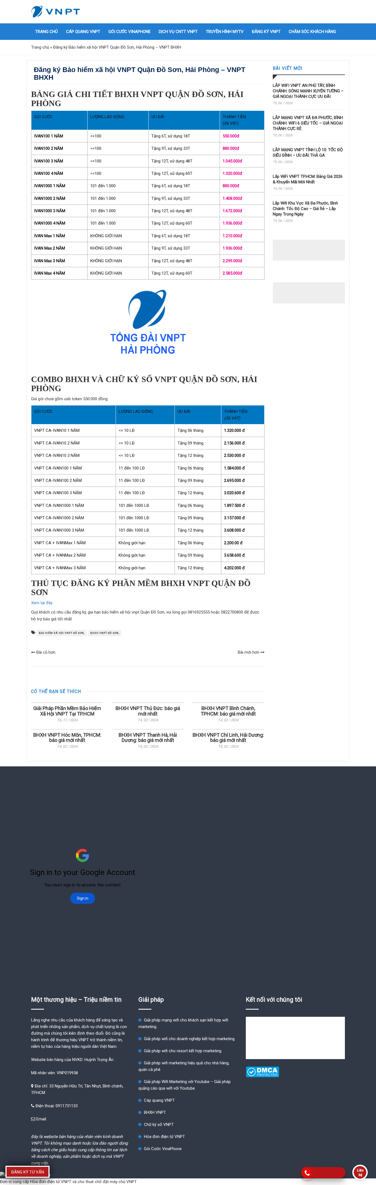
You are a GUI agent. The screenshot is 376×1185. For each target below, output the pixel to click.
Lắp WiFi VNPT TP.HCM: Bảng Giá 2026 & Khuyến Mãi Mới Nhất (307, 179)
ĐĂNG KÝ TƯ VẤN (27, 1172)
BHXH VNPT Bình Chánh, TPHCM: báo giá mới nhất (228, 711)
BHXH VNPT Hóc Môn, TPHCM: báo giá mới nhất (67, 737)
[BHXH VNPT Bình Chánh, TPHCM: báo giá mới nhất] (228, 702)
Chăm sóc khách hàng (312, 31)
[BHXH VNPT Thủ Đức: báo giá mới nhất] (147, 702)
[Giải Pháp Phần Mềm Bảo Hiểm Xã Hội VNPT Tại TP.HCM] (67, 702)
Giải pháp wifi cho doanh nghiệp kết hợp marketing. (189, 1038)
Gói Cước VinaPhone (129, 31)
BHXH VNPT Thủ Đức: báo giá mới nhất (148, 711)
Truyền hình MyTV (225, 31)
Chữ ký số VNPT (159, 1124)
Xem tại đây (42, 602)
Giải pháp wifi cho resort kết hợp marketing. (183, 1050)
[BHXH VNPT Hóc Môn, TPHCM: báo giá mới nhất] (67, 729)
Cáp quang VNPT (83, 31)
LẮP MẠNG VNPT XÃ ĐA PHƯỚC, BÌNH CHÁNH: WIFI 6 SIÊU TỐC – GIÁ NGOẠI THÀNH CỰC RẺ (308, 123)
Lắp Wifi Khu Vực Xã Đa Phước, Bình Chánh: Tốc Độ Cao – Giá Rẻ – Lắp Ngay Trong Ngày (305, 209)
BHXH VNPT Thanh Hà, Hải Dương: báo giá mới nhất (148, 737)
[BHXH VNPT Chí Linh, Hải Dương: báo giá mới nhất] (228, 729)
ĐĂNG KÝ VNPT (266, 31)
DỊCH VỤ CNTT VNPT (178, 31)
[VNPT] (56, 11)
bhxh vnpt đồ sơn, (104, 633)
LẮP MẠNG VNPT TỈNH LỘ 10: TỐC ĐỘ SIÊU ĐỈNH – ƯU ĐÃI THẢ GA (308, 152)
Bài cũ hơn (45, 652)
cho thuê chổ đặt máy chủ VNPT (107, 1181)
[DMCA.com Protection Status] (262, 1075)
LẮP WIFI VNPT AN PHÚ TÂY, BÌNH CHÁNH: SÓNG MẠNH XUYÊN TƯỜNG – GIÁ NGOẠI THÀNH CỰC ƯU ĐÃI (308, 91)
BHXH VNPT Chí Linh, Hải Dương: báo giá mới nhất (228, 737)
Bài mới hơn (249, 652)
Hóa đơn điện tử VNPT (164, 1136)
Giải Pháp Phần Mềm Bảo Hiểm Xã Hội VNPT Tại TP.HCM (67, 711)
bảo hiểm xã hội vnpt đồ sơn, (62, 633)
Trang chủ (46, 31)
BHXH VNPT (155, 1112)
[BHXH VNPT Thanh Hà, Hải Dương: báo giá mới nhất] (147, 729)
